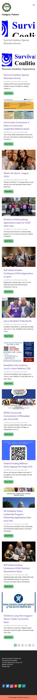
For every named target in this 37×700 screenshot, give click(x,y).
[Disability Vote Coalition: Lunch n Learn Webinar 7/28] (19, 352)
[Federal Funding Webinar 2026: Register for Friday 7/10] (19, 450)
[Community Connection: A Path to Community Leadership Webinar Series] (19, 109)
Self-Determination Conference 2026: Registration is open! (18, 273)
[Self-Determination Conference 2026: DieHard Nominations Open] (19, 552)
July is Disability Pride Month (18, 321)
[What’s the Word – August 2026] (19, 160)
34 (29, 645)
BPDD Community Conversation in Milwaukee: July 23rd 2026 (17, 415)
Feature (19, 81)
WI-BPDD (7, 81)
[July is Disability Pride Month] (19, 307)
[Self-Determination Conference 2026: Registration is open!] (19, 257)
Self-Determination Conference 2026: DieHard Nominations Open (17, 568)
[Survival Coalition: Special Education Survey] (19, 61)
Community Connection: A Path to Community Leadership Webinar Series (16, 125)
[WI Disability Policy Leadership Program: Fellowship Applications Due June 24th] (19, 498)
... (26, 645)
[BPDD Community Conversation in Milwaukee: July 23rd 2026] (19, 399)
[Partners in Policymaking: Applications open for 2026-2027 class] (19, 206)
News (23, 81)
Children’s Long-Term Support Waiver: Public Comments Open (18, 618)
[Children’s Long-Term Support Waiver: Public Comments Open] (19, 602)
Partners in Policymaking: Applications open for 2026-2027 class (17, 222)
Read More (8, 93)
